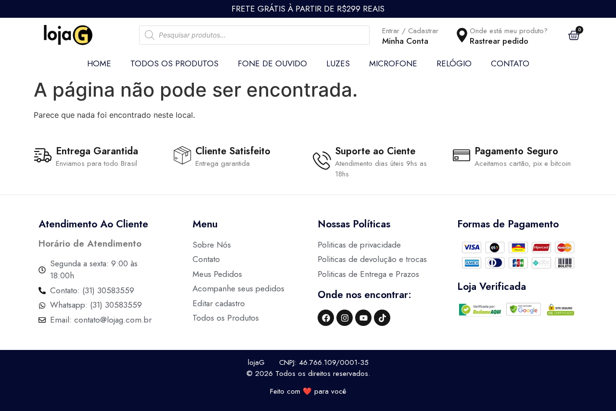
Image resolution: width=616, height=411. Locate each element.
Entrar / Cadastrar (410, 30)
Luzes (338, 63)
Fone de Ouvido (272, 63)
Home (99, 63)
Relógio (454, 63)
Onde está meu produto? (509, 30)
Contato (510, 63)
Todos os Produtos (174, 63)
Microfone (393, 63)
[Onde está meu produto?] (462, 35)
